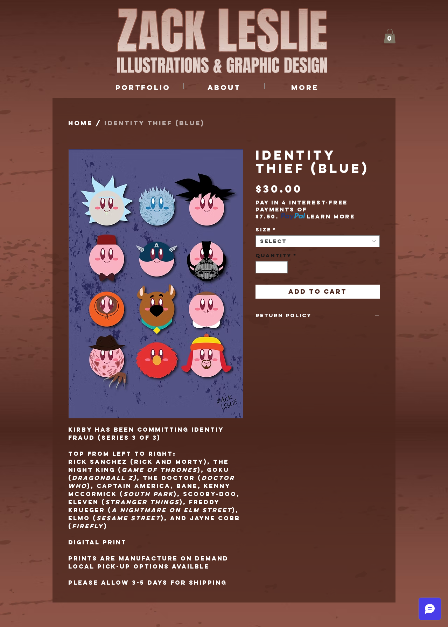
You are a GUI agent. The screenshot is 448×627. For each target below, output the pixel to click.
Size (265, 229)
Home (80, 123)
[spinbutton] (272, 267)
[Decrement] (261, 267)
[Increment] (283, 267)
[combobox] (317, 241)
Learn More (331, 216)
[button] (390, 36)
